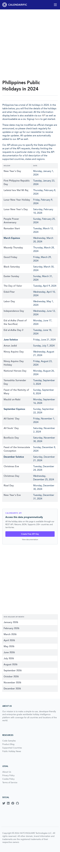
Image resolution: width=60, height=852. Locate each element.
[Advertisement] (30, 44)
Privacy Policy (8, 775)
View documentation (30, 539)
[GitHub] (17, 803)
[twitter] (3, 803)
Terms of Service (9, 782)
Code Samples (9, 741)
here (37, 119)
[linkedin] (8, 803)
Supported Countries (12, 748)
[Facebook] (12, 803)
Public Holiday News (11, 751)
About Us (6, 772)
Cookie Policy (8, 779)
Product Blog (8, 744)
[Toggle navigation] (55, 4)
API (43, 115)
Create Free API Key (30, 534)
